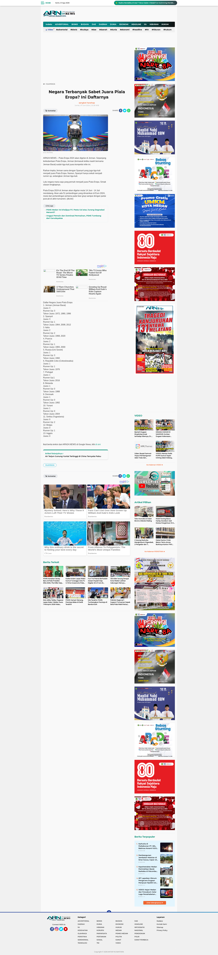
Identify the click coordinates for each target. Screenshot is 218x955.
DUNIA (113, 24)
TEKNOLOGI (82, 943)
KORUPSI (100, 930)
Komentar (52, 111)
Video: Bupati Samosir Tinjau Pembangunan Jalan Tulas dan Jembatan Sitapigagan (143, 456)
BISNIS (75, 24)
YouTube (67, 932)
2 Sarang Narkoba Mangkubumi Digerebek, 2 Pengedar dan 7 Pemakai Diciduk (144, 542)
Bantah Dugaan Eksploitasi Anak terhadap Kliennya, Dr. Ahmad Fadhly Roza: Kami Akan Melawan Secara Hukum (142, 434)
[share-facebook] (120, 110)
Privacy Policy (162, 930)
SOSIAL (99, 940)
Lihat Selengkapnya (154, 903)
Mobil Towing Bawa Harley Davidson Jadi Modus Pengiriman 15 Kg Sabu (165, 521)
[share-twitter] (124, 110)
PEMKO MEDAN (122, 933)
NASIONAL (138, 930)
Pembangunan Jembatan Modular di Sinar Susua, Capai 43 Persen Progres (148, 857)
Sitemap (160, 927)
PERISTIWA (82, 937)
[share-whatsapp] (128, 110)
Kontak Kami (162, 924)
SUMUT (118, 940)
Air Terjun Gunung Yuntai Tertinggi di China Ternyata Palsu (73, 456)
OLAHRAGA (49, 465)
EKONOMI (123, 24)
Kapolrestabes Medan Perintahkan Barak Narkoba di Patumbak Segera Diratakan (148, 869)
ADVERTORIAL (62, 24)
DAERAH (103, 24)
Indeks (49, 24)
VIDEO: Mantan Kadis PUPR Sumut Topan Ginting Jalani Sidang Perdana (164, 456)
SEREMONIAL (83, 940)
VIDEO (138, 415)
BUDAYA (85, 24)
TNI (98, 943)
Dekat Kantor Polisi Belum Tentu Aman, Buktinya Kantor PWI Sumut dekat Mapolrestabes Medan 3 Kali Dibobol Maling (165, 542)
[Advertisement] (112, 12)
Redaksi (160, 921)
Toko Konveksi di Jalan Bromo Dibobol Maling (143, 520)
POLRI (136, 937)
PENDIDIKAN (139, 933)
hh (145, 24)
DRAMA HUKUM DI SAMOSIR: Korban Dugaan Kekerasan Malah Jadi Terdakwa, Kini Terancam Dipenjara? (164, 434)
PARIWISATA (102, 933)
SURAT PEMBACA (141, 940)
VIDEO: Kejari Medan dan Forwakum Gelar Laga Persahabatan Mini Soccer (147, 892)
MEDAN (119, 930)
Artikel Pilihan (142, 502)
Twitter (62, 932)
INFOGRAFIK (139, 927)
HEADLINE (136, 24)
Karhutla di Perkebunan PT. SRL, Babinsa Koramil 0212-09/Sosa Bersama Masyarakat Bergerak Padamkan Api (148, 846)
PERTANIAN (101, 937)
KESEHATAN (83, 930)
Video (50, 30)
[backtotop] (109, 912)
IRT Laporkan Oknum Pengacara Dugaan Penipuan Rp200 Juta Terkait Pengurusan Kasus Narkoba (148, 880)
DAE (94, 24)
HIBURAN (154, 24)
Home (48, 3)
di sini (98, 444)
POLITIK (119, 937)
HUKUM (165, 24)
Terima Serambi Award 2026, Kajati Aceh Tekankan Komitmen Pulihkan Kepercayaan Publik (147, 3)
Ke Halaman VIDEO (154, 465)
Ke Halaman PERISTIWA (154, 551)
